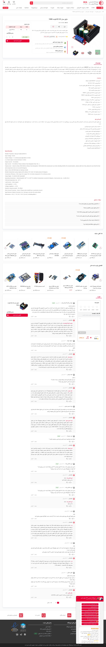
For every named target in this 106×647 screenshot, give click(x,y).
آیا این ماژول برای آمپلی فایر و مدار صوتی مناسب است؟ (88, 216)
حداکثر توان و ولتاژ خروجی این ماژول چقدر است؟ (89, 204)
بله (17, 634)
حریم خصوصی (73, 633)
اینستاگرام (25, 634)
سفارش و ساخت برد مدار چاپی (44, 633)
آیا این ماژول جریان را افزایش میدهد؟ (91, 208)
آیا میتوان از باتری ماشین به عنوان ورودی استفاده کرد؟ (88, 212)
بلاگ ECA (48, 631)
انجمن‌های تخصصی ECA (45, 629)
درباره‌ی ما (74, 631)
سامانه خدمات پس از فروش (45, 636)
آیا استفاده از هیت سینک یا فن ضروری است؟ (89, 220)
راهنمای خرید (73, 629)
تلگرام (21, 634)
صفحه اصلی (48, 627)
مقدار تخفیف (26, 24)
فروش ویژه (5, 7)
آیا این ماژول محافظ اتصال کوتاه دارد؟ (91, 224)
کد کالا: (66, 23)
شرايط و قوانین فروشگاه (71, 627)
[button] (100, 247)
